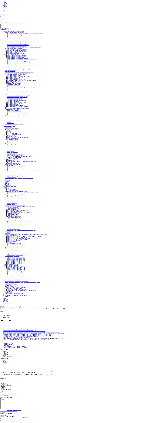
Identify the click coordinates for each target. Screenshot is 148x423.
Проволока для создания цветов (13, 38)
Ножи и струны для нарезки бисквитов (15, 91)
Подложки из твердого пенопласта (14, 243)
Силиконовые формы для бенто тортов (15, 77)
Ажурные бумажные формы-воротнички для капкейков (18, 45)
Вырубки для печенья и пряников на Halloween (16, 55)
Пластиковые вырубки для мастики (14, 81)
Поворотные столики (11, 89)
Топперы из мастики (11, 226)
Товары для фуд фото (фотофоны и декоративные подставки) (15, 347)
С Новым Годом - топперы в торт (14, 216)
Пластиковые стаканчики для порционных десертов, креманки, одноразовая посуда (24, 47)
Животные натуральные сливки (13, 140)
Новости (2, 305)
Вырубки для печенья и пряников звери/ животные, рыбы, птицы (20, 62)
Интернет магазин (4, 17)
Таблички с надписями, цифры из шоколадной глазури (18, 224)
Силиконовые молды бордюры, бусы (14, 99)
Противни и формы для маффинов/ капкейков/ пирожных (18, 113)
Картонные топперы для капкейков (14, 211)
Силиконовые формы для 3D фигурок (14, 103)
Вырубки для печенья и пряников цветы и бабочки (17, 61)
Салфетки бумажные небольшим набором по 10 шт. (17, 287)
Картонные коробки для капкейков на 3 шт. (16, 263)
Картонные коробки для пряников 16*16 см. (16, 270)
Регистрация (5, 11)
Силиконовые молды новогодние (14, 104)
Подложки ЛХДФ (11, 242)
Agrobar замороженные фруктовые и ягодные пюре (17, 176)
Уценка (4, 302)
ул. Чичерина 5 (3, 19)
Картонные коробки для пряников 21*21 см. (16, 269)
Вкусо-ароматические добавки (13, 138)
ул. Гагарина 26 (3, 20)
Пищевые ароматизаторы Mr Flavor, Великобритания (17, 137)
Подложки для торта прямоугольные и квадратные (17, 237)
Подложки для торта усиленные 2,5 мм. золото (16, 244)
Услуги (4, 4)
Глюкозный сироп (11, 160)
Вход (4, 10)
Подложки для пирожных (12, 241)
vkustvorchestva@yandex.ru (50, 371)
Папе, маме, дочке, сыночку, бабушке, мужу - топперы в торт (19, 212)
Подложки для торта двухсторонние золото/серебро (17, 239)
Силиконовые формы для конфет (13, 75)
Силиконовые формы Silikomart (13, 78)
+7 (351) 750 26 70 (4, 384)
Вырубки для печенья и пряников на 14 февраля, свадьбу (18, 69)
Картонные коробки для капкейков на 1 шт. (16, 262)
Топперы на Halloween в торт (13, 208)
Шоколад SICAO (10, 148)
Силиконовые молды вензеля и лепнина (15, 105)
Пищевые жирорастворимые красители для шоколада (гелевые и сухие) (21, 170)
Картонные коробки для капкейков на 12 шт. (16, 257)
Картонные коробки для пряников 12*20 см (16, 275)
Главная (4, 1)
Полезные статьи (6, 8)
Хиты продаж (5, 299)
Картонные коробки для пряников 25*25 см (16, 276)
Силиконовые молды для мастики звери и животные (17, 106)
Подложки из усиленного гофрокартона (15, 245)
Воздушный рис (10, 193)
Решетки (9, 122)
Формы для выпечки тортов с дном (14, 111)
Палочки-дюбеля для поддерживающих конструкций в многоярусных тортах (22, 90)
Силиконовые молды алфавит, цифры (14, 98)
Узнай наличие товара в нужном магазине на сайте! (10, 307)
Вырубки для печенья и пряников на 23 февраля (16, 67)
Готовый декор (6, 345)
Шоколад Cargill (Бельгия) (12, 152)
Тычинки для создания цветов (13, 39)
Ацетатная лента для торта (12, 88)
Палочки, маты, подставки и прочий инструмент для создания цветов (21, 35)
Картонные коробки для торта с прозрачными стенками (18, 254)
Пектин (8, 130)
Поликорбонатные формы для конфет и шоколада (17, 50)
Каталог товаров (3, 29)
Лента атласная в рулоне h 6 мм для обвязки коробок (17, 289)
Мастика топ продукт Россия (13, 163)
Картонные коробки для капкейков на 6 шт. (16, 259)
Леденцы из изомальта (11, 189)
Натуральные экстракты (12, 136)
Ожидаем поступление (7, 303)
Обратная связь (3, 383)
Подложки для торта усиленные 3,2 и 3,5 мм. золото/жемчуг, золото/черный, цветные (24, 236)
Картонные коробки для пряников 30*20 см (16, 277)
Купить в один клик (13, 411)
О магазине (5, 6)
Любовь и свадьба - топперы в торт (14, 218)
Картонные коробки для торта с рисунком (15, 250)
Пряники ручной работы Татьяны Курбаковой (16, 197)
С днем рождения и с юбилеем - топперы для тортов (17, 210)
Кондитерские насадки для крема (14, 85)
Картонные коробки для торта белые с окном (16, 252)
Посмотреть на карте (38, 374)
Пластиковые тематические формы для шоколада (17, 51)
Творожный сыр (10, 142)
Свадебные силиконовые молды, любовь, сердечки (17, 96)
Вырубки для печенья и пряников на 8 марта (16, 66)
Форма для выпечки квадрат (13, 109)
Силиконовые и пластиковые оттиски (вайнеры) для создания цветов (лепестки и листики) (25, 33)
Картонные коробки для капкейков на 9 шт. (16, 258)
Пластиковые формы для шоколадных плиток (16, 53)
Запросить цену (11, 420)
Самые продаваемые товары (6, 326)
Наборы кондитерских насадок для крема (15, 86)
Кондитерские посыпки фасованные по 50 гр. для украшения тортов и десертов (23, 192)
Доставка (4, 5)
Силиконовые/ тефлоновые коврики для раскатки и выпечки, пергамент (21, 117)
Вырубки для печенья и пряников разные (15, 63)
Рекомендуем (5, 301)
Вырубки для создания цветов (13, 36)
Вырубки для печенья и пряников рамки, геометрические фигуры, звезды (22, 59)
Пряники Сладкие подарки (12, 196)
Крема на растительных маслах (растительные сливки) (18, 141)
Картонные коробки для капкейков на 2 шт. (16, 261)
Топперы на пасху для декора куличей (14, 217)
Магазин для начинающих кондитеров (8, 14)
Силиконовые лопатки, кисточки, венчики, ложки (17, 118)
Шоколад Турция (10, 151)
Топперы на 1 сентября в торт (13, 209)
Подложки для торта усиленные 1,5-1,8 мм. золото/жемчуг (19, 238)
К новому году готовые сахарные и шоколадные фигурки (18, 221)
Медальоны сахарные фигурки (13, 229)
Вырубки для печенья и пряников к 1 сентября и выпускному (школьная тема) (22, 64)
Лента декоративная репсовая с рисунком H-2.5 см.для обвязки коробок (21, 290)
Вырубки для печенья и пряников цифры (15, 57)
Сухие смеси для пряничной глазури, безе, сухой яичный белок (19, 156)
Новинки (4, 298)
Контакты (5, 3)
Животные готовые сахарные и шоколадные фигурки (18, 223)
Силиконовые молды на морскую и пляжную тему (17, 97)
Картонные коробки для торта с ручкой (15, 255)
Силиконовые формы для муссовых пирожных (16, 74)
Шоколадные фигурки (11, 228)
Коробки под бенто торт (12, 249)
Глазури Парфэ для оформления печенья (15, 155)
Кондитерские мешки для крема (13, 84)
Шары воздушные (11, 204)
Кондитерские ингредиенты (8, 344)
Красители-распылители (12, 171)
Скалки (8, 121)
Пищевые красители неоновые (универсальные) (16, 168)
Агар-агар (9, 131)
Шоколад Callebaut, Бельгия (12, 144)
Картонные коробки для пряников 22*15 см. (16, 272)
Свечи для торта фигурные (12, 200)
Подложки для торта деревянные (13, 240)
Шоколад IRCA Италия (12, 153)
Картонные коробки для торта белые (14, 251)
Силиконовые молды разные (13, 101)
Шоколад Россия (10, 150)
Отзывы (4, 2)
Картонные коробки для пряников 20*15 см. (16, 267)
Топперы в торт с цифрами (12, 215)
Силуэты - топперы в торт (12, 207)
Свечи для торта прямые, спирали (14, 202)
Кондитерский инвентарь (8, 343)
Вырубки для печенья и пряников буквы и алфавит (17, 58)
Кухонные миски (10, 123)
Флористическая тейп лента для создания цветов (17, 37)
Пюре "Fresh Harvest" (11, 177)
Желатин (9, 132)
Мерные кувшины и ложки (12, 116)
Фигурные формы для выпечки (13, 110)
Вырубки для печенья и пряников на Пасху (15, 65)
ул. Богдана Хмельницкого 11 (6, 21)
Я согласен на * (11, 410)
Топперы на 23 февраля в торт (13, 213)
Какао (8, 146)
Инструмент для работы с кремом (14, 83)
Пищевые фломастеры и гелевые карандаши (16, 166)
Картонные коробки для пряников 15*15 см (16, 274)
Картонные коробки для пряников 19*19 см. (16, 273)
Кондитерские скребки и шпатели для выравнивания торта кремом (20, 92)
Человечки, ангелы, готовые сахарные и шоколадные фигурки (19, 222)
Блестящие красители (11, 167)
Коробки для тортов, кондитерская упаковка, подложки (14, 346)
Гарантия (4, 7)
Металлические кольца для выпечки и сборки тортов (17, 112)
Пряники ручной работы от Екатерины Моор (16, 195)
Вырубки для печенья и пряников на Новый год (16, 56)
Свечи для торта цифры (12, 203)
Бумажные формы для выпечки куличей (15, 43)
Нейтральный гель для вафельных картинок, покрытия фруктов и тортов (21, 161)
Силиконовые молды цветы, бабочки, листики (16, 102)
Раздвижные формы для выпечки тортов (15, 114)
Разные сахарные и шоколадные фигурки (15, 225)
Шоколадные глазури (11, 145)
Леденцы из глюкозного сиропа (13, 190)
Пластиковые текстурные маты (13, 52)
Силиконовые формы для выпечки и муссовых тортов (18, 76)
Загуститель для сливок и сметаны (14, 134)
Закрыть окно (3, 412)
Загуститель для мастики (12, 133)
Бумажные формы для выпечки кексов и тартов (16, 46)
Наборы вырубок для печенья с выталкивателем (16, 60)
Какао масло (9, 147)
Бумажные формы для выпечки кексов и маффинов (17, 44)
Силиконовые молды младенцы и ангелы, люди (16, 100)
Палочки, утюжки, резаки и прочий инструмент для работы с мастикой (21, 80)
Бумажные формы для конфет (13, 41)
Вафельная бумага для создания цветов (15, 34)
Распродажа (5, 300)
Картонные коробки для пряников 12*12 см (16, 268)
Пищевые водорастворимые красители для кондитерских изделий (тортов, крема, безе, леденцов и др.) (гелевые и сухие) (31, 169)
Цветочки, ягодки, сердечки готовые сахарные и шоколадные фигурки (21, 230)
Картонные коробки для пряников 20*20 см (16, 271)
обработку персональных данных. (14, 410)
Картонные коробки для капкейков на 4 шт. (16, 260)
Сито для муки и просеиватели (13, 119)
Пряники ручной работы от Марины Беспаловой (17, 198)
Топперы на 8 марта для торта (13, 214)
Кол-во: (2, 391)
